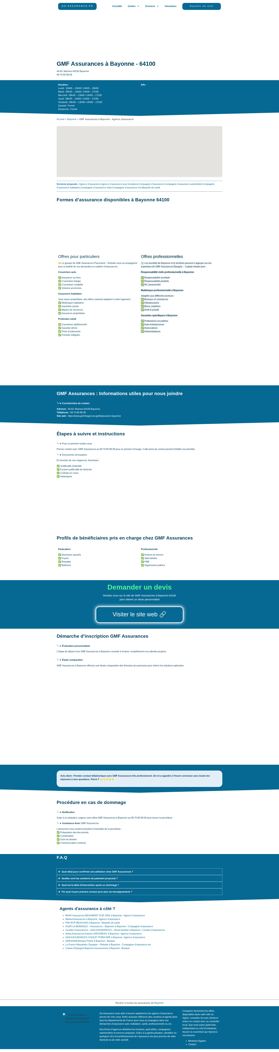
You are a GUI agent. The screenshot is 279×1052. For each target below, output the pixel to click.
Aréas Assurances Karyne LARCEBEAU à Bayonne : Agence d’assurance (103, 933)
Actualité (117, 6)
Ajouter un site (201, 6)
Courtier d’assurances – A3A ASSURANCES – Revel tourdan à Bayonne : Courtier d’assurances (115, 930)
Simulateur (171, 6)
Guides (132, 6)
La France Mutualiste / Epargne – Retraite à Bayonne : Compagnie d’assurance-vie (108, 944)
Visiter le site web (135, 614)
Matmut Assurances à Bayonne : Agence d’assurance (92, 919)
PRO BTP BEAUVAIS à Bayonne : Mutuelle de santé (92, 923)
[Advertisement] (139, 34)
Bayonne (71, 119)
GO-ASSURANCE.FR (77, 6)
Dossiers (150, 6)
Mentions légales (197, 1041)
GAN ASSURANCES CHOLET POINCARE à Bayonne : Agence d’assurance (105, 937)
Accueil (60, 119)
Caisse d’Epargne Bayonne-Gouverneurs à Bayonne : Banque (97, 948)
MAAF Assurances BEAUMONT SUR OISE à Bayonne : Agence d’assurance (105, 915)
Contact (192, 1044)
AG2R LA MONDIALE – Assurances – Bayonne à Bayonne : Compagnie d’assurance (109, 926)
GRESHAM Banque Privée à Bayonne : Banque (90, 941)
